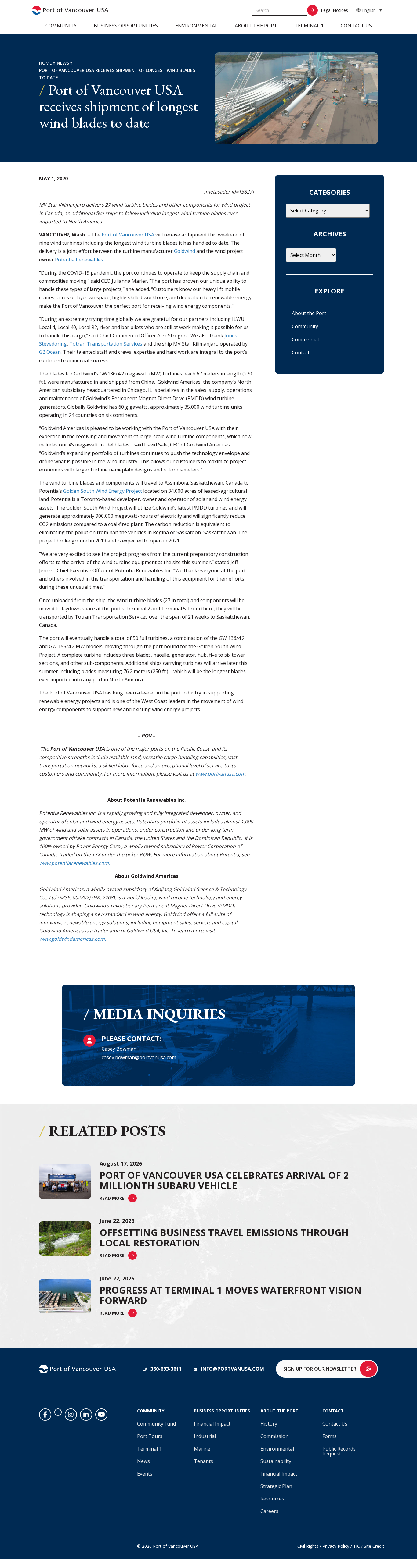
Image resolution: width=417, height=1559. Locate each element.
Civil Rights (307, 1546)
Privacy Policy (335, 1546)
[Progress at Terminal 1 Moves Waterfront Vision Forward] (65, 1296)
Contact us (356, 25)
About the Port (256, 25)
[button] (118, 1198)
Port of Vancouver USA (128, 234)
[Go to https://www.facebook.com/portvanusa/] (45, 1414)
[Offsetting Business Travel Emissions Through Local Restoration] (65, 1238)
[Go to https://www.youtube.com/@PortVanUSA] (101, 1414)
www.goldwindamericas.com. (72, 939)
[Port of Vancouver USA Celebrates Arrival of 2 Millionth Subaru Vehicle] (65, 1181)
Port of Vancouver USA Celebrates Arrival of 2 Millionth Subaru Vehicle (224, 1180)
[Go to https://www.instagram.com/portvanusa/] (71, 1414)
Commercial (305, 339)
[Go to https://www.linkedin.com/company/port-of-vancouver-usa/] (86, 1414)
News (63, 63)
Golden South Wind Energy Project (102, 491)
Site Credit (374, 1546)
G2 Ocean (50, 352)
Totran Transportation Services (105, 343)
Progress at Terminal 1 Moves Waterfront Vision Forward (231, 1295)
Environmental (196, 25)
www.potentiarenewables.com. (74, 863)
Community (61, 25)
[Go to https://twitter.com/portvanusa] (58, 1412)
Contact (301, 352)
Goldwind (184, 251)
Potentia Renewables (79, 259)
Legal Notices (334, 10)
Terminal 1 (309, 25)
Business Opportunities (126, 25)
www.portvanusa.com (220, 773)
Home (45, 63)
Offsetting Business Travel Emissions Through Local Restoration (224, 1237)
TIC (356, 1546)
